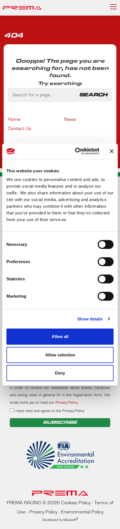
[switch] (106, 261)
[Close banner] (112, 151)
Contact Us (20, 128)
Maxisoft (70, 520)
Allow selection (60, 354)
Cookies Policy (75, 502)
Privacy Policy (67, 403)
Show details (90, 319)
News (70, 119)
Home (14, 119)
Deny (60, 373)
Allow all (60, 336)
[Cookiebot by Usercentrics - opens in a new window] (75, 151)
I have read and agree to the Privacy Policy (48, 411)
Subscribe (60, 422)
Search (93, 95)
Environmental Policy (82, 512)
